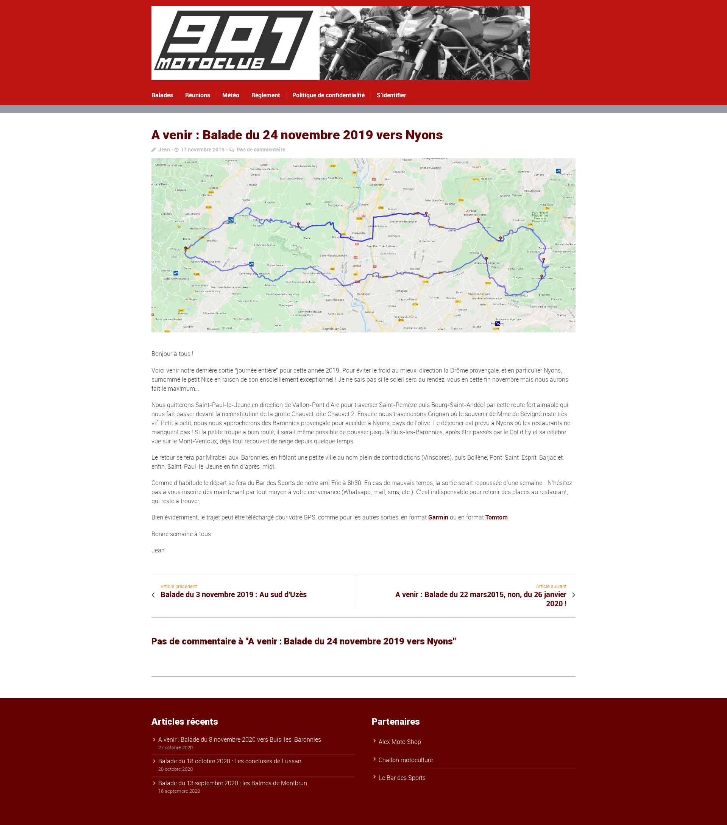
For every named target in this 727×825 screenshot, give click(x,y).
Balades (162, 95)
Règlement (265, 95)
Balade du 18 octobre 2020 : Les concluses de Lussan (229, 761)
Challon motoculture (406, 760)
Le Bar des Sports (402, 778)
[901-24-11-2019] (363, 245)
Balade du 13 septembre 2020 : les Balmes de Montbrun (232, 783)
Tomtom (496, 517)
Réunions (197, 95)
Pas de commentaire (261, 149)
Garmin (438, 517)
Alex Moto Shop (400, 742)
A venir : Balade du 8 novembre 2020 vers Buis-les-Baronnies (239, 739)
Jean (164, 149)
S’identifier (391, 95)
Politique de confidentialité (328, 95)
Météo (230, 95)
